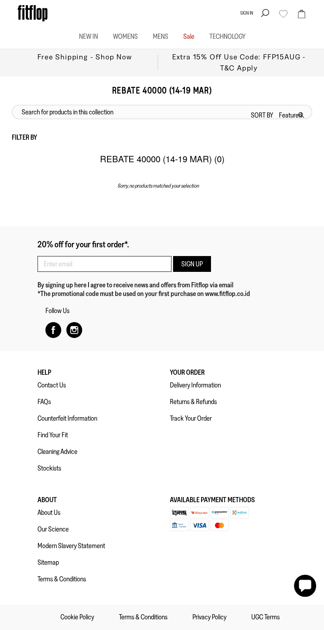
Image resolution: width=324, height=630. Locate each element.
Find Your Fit (53, 435)
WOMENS (125, 36)
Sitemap (48, 562)
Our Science (53, 529)
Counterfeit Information (67, 418)
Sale (188, 36)
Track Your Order (191, 418)
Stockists (49, 468)
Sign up (192, 264)
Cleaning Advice (57, 451)
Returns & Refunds (193, 401)
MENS (160, 36)
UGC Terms (265, 617)
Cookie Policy (77, 617)
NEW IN (88, 36)
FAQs (44, 401)
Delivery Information (195, 385)
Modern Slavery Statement (71, 545)
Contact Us (52, 385)
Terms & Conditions (62, 579)
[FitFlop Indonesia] (32, 13)
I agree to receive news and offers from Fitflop (149, 285)
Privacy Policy (209, 617)
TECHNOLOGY (227, 36)
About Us (49, 512)
